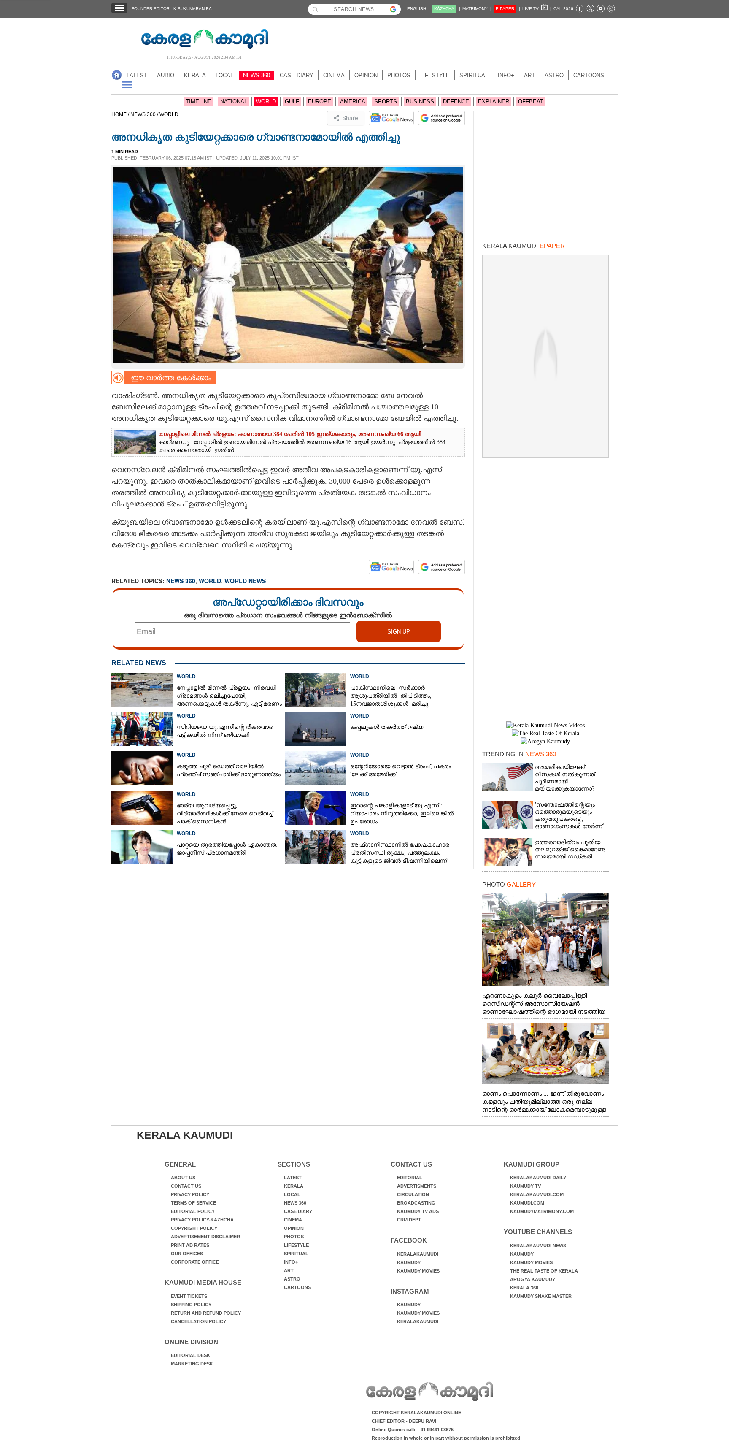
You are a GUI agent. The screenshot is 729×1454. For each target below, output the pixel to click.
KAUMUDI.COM (527, 1202)
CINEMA (334, 75)
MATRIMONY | (476, 8)
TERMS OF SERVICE (193, 1202)
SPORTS (385, 101)
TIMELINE (198, 101)
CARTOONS (588, 75)
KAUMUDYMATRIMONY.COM (542, 1211)
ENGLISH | (418, 8)
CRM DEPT (409, 1219)
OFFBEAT (530, 101)
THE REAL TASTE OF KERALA (544, 1270)
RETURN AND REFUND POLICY (206, 1313)
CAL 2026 (563, 8)
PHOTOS (398, 75)
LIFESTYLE (435, 75)
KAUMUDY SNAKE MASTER (541, 1296)
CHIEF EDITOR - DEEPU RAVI (404, 1421)
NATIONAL (233, 101)
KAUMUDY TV (525, 1186)
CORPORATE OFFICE (195, 1261)
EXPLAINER (493, 101)
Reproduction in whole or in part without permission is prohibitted (446, 1437)
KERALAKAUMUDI (417, 1253)
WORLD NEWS (245, 581)
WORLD (266, 101)
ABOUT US (183, 1177)
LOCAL (224, 75)
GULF (292, 101)
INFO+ (506, 75)
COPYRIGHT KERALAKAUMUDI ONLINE (416, 1412)
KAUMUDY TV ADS (418, 1211)
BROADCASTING (416, 1202)
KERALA (195, 75)
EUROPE (319, 101)
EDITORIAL (409, 1177)
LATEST (137, 75)
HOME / (120, 114)
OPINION (366, 75)
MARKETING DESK (192, 1363)
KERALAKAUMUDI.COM (537, 1194)
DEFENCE (456, 101)
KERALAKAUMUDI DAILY (538, 1177)
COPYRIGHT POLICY (194, 1228)
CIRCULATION (413, 1194)
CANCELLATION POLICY (198, 1321)
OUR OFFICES (187, 1253)
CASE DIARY (296, 75)
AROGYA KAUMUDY (532, 1279)
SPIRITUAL (473, 75)
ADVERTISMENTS (416, 1186)
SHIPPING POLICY (191, 1304)
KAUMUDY (409, 1262)
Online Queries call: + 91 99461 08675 (413, 1429)
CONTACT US (186, 1186)
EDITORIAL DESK (190, 1355)
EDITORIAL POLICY (193, 1211)
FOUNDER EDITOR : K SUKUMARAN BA (172, 8)
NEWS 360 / (144, 114)
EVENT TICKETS (189, 1296)
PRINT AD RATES (190, 1245)
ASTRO (554, 75)
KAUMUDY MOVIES (418, 1270)
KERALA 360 (524, 1287)
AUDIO (165, 75)
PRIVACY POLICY (190, 1194)
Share (350, 118)
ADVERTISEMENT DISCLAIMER (205, 1236)
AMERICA (352, 101)
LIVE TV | (536, 8)
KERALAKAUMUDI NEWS (538, 1245)
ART (529, 75)
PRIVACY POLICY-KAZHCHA (202, 1219)
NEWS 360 (256, 75)
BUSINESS (420, 101)
